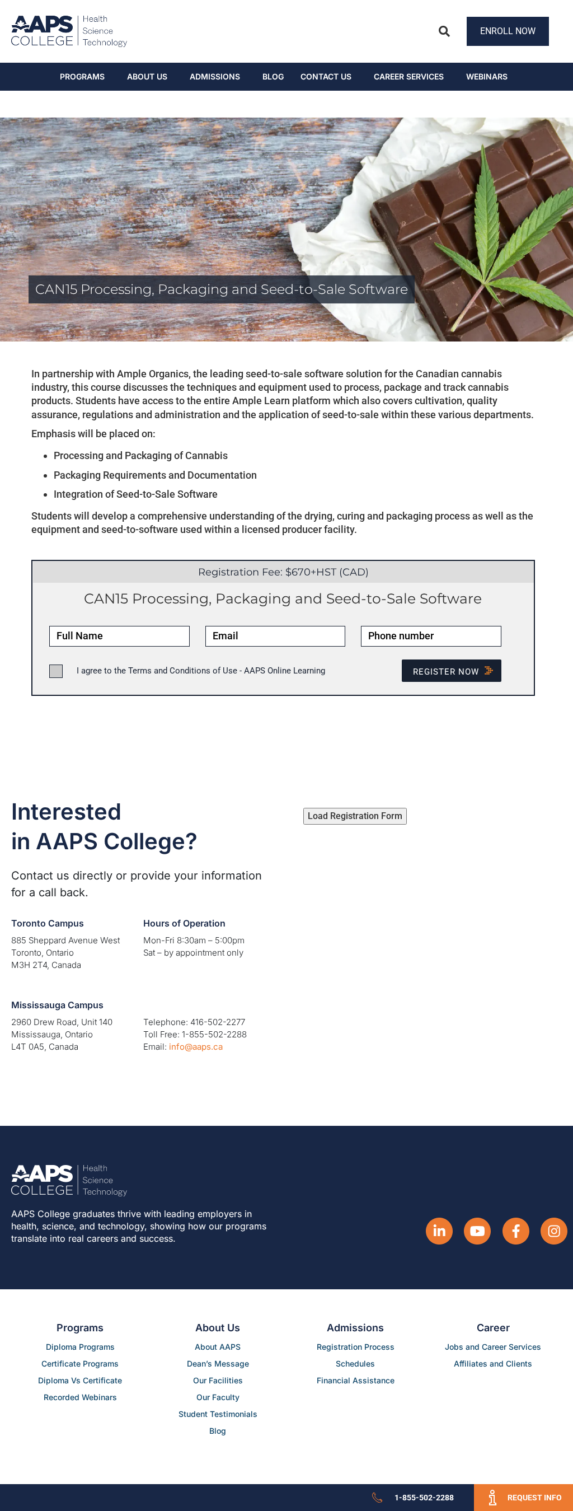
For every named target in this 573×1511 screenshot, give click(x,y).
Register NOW (446, 672)
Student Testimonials (218, 1414)
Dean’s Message (218, 1363)
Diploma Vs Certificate (80, 1380)
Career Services (409, 76)
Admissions (215, 76)
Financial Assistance (355, 1380)
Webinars (487, 76)
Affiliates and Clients (493, 1363)
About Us (147, 76)
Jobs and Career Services (493, 1346)
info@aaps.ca (196, 1046)
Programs (82, 76)
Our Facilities (218, 1380)
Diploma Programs (80, 1346)
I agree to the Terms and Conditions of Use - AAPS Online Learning (201, 671)
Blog (273, 76)
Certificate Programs (80, 1363)
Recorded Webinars (80, 1397)
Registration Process (355, 1346)
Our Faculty (217, 1397)
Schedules (355, 1363)
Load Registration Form (355, 816)
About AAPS (218, 1346)
